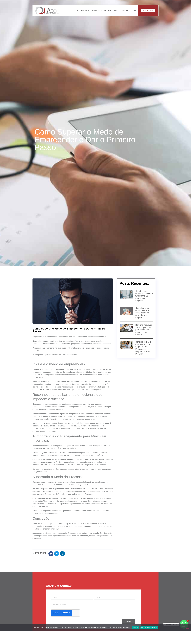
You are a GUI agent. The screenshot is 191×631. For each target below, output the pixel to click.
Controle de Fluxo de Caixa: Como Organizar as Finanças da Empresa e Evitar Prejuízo (143, 348)
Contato (133, 10)
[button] (50, 553)
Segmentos (96, 10)
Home (76, 10)
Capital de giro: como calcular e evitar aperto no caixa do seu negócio (142, 313)
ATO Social (108, 10)
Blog (115, 10)
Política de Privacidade (149, 627)
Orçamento (124, 10)
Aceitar (135, 627)
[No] (187, 628)
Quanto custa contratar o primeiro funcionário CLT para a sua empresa (144, 296)
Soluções (84, 10)
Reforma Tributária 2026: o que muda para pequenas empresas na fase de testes (143, 330)
